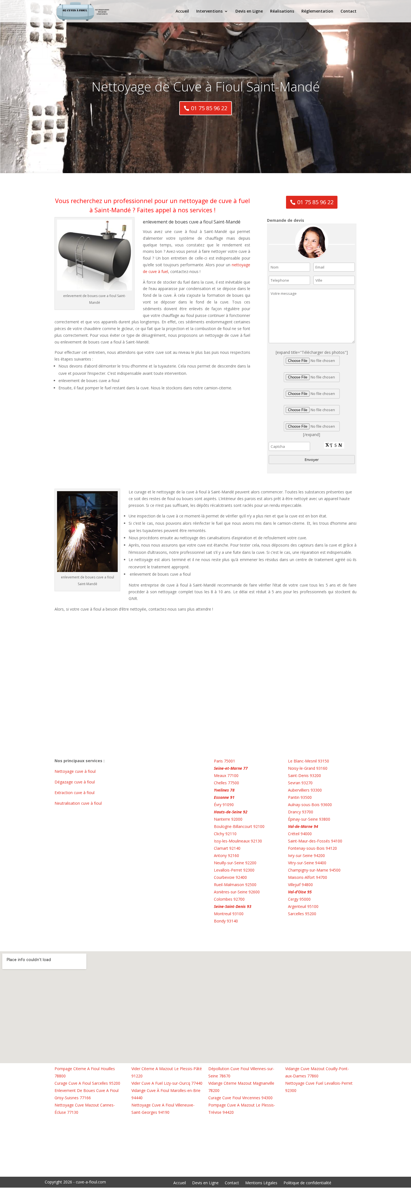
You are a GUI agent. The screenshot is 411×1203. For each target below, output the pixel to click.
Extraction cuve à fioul (75, 792)
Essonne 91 (224, 797)
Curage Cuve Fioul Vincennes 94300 (240, 1097)
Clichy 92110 (225, 833)
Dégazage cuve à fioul (75, 782)
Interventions (209, 11)
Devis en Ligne (249, 11)
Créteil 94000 (300, 833)
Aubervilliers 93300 (305, 790)
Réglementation (317, 11)
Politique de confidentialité (307, 1183)
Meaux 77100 (226, 775)
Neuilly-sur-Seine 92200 (235, 862)
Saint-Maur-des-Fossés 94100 (315, 841)
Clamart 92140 (227, 848)
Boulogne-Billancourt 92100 (239, 826)
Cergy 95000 (299, 899)
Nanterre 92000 (228, 819)
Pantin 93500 (300, 797)
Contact (348, 11)
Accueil (182, 11)
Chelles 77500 (226, 782)
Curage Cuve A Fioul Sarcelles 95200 (87, 1083)
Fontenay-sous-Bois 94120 (312, 848)
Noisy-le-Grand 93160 (307, 768)
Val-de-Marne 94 (303, 826)
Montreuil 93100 (229, 913)
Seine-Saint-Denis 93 (232, 906)
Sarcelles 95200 (302, 913)
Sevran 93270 (300, 782)
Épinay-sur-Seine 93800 (309, 819)
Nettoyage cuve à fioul (76, 771)
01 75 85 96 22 (209, 108)
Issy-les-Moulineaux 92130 (238, 841)
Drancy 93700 (300, 811)
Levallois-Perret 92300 (234, 870)
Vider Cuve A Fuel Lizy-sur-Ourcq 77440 (166, 1083)
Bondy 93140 (226, 921)
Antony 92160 (226, 855)
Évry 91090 (224, 804)
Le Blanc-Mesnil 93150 (308, 761)
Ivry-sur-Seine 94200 (306, 855)
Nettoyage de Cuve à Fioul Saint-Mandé (205, 86)
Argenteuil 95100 (303, 906)
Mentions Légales (261, 1183)
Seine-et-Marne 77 (231, 768)
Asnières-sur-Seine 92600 (237, 891)
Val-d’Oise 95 (300, 891)
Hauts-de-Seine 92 (230, 811)
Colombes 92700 (229, 899)
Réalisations (282, 11)
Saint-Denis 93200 (304, 775)
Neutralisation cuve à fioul (79, 803)
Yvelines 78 (224, 790)
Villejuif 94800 (300, 884)
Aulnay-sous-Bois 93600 (310, 804)
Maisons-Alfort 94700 (307, 877)
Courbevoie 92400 (230, 877)
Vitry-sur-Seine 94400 (307, 862)
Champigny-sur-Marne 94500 (314, 870)
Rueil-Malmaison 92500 (235, 884)
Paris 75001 (224, 761)
